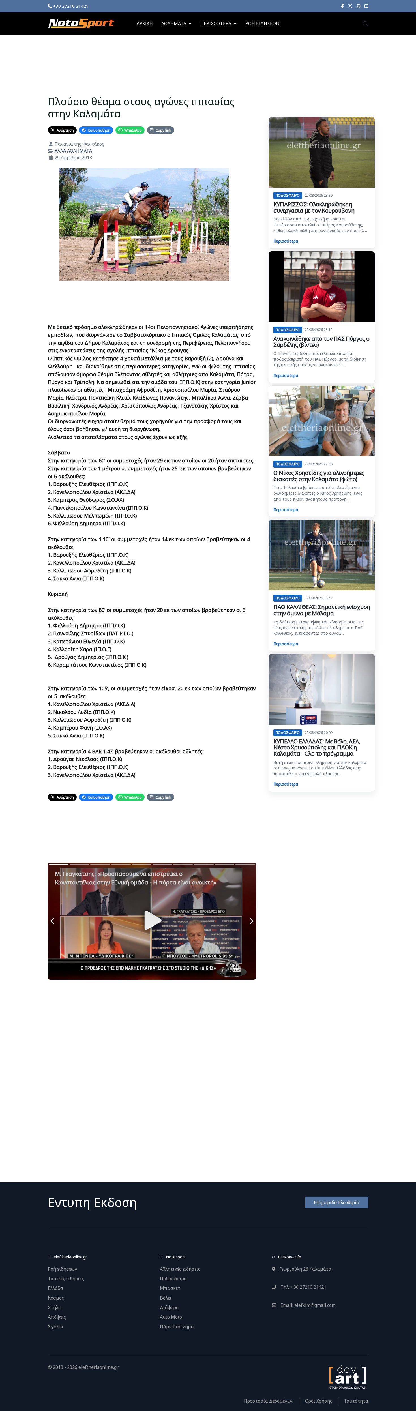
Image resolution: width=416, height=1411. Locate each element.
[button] (365, 23)
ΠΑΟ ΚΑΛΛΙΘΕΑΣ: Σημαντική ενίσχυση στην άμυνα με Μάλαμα (321, 610)
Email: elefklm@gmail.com (307, 1305)
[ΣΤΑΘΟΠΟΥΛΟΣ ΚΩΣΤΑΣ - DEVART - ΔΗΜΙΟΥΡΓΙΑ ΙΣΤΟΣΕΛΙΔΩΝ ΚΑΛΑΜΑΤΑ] (347, 1377)
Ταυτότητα (356, 1401)
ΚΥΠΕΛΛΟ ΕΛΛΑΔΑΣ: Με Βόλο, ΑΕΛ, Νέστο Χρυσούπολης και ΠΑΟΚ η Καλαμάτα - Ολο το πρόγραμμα (316, 747)
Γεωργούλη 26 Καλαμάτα (304, 1269)
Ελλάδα (55, 1288)
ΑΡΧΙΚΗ (145, 23)
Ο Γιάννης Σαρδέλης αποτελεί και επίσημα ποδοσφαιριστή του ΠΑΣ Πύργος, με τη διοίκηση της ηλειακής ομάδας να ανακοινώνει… (319, 359)
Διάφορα (169, 1307)
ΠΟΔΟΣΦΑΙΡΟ (288, 195)
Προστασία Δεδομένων (268, 1401)
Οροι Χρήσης (318, 1401)
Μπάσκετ (170, 1288)
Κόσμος (56, 1298)
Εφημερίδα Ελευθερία (336, 1202)
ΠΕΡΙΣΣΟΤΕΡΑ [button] (215, 23)
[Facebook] (342, 6)
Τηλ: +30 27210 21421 (302, 1287)
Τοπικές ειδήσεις (66, 1278)
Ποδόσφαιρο (173, 1278)
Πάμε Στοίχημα (177, 1327)
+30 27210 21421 (70, 6)
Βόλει (165, 1298)
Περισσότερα (285, 241)
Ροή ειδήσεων (62, 1269)
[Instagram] (358, 6)
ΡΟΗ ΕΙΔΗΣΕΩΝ (262, 23)
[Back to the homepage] (81, 23)
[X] (350, 6)
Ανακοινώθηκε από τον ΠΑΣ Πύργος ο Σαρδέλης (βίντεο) (321, 342)
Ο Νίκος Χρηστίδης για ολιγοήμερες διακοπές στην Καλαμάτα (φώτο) (318, 476)
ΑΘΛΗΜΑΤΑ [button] (173, 23)
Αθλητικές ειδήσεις (180, 1269)
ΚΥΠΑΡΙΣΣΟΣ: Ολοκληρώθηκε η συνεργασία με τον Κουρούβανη (313, 207)
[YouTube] (366, 6)
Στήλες (55, 1307)
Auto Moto (171, 1317)
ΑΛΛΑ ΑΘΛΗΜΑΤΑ (73, 151)
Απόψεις (57, 1317)
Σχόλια (55, 1327)
